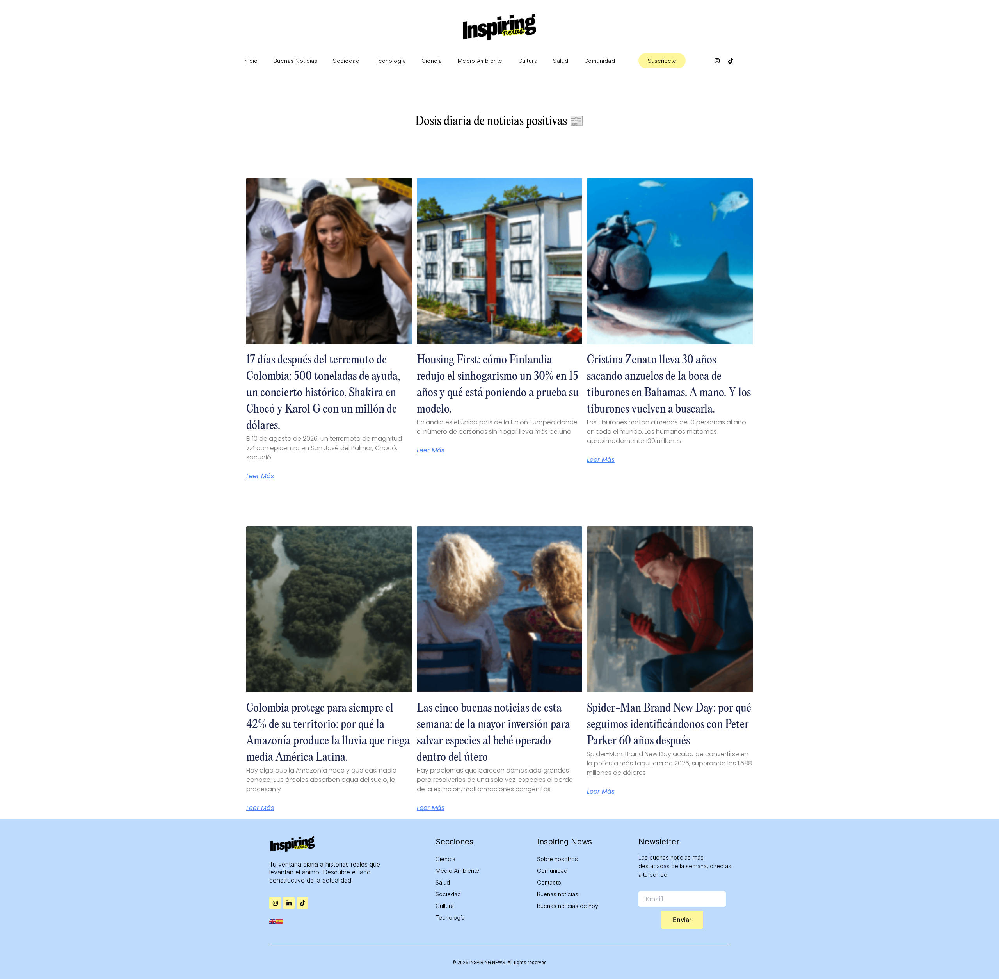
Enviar (682, 920)
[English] (272, 920)
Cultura (528, 60)
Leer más (260, 476)
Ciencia (431, 60)
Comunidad (599, 60)
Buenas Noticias (296, 60)
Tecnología (390, 60)
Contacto (549, 882)
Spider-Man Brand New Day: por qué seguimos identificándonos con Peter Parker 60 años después (669, 725)
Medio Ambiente (480, 60)
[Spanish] (279, 920)
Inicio (251, 60)
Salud (561, 60)
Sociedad (346, 60)
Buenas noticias (557, 894)
